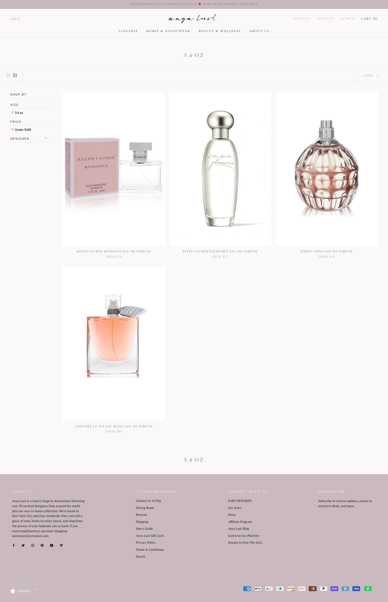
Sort (369, 75)
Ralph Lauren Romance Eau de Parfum (114, 251)
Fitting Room (145, 508)
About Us (259, 31)
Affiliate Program (240, 522)
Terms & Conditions (150, 549)
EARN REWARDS (239, 501)
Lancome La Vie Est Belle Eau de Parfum (114, 426)
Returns (141, 515)
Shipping (142, 522)
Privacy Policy (146, 542)
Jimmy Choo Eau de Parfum (326, 251)
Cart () (369, 18)
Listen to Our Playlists (243, 536)
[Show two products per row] (8, 75)
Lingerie (128, 31)
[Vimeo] (61, 544)
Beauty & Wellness (220, 31)
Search (347, 18)
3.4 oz (18, 112)
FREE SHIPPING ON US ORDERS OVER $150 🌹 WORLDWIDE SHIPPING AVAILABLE (194, 4)
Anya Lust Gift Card (149, 536)
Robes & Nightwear (168, 31)
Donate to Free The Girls (245, 542)
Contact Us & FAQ (148, 501)
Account (302, 18)
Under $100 (22, 129)
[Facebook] (13, 544)
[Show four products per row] (15, 75)
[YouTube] (51, 544)
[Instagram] (32, 544)
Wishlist (325, 18)
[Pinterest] (42, 544)
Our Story (234, 508)
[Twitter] (23, 544)
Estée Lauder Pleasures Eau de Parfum (220, 251)
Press (232, 515)
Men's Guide (144, 528)
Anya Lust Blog (238, 528)
